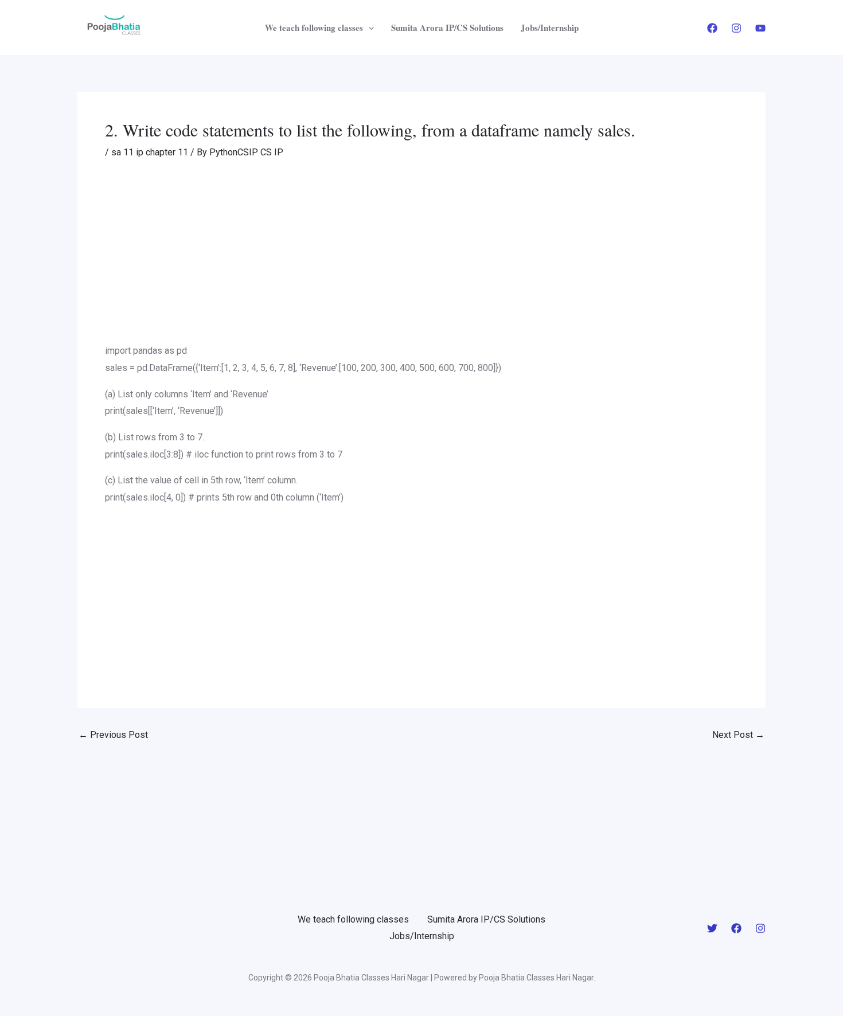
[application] (368, 27)
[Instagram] (736, 28)
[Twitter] (712, 928)
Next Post (738, 735)
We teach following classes (314, 27)
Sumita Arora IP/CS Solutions (447, 27)
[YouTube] (760, 28)
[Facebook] (712, 28)
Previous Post (113, 735)
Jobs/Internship (550, 27)
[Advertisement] (421, 257)
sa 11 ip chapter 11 (149, 152)
